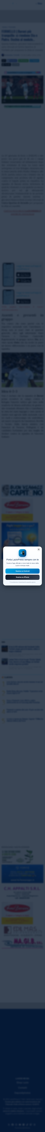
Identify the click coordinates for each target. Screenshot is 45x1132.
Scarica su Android (23, 571)
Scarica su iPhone (22, 577)
